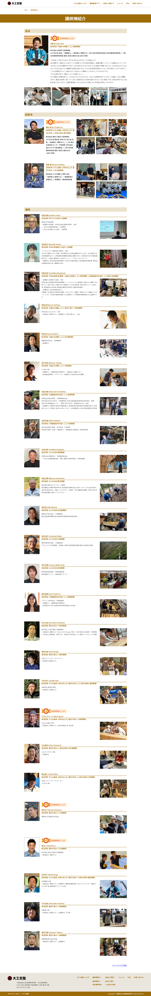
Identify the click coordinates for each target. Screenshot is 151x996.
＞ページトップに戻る (119, 965)
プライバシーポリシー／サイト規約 (18, 994)
